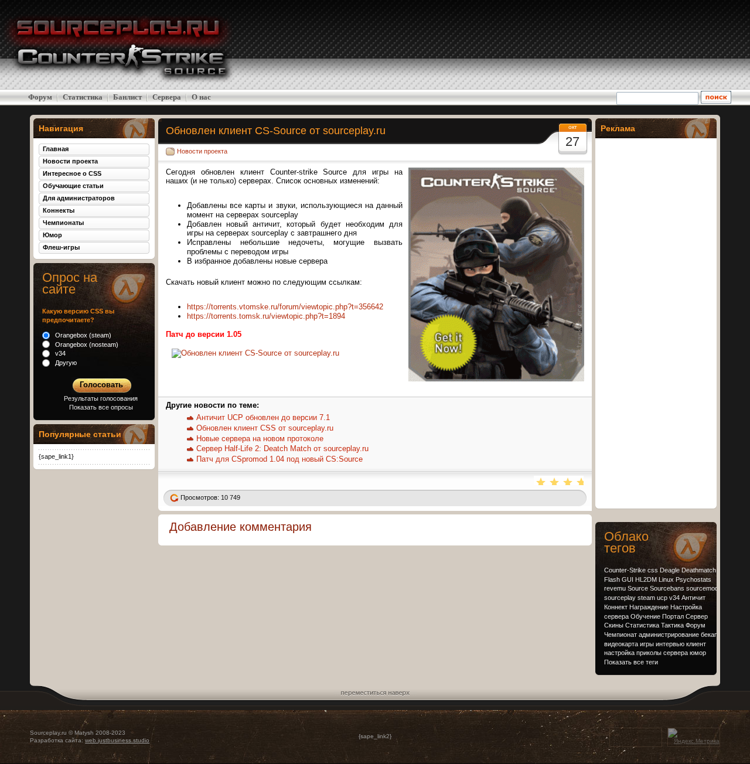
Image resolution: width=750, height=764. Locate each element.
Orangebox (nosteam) (85, 344)
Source (638, 588)
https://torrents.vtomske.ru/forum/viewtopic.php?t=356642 (285, 306)
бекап (709, 634)
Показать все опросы (101, 407)
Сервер (697, 616)
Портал (673, 616)
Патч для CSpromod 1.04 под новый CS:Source (279, 459)
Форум (40, 97)
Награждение (649, 606)
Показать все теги (631, 662)
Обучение (645, 616)
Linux (666, 579)
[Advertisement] (656, 44)
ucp (662, 597)
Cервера (166, 97)
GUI (627, 579)
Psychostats (693, 579)
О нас (201, 97)
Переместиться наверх (375, 691)
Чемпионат (620, 634)
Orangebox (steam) (82, 335)
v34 (674, 597)
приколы (649, 652)
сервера (675, 652)
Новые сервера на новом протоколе (259, 438)
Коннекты (58, 210)
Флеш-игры (61, 247)
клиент (696, 643)
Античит (693, 597)
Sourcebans (667, 588)
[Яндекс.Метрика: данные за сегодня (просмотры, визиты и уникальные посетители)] (694, 736)
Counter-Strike (625, 570)
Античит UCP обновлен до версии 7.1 (263, 417)
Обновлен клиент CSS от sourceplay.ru (264, 428)
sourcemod (702, 588)
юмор (698, 652)
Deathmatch (698, 570)
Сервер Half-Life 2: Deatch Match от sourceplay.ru (282, 448)
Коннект (616, 606)
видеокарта (621, 643)
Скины (613, 625)
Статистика (83, 97)
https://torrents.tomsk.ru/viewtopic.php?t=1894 (266, 316)
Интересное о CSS (72, 173)
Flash (612, 579)
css (652, 570)
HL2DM (646, 579)
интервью (670, 643)
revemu (615, 588)
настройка (619, 652)
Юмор (52, 234)
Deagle (670, 570)
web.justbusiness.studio (117, 740)
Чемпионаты (63, 222)
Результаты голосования (101, 398)
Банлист (127, 97)
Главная (56, 148)
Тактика (672, 625)
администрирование (669, 634)
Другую (65, 362)
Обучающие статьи (73, 185)
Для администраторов (79, 198)
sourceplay (620, 597)
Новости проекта (202, 151)
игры (647, 643)
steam (646, 597)
